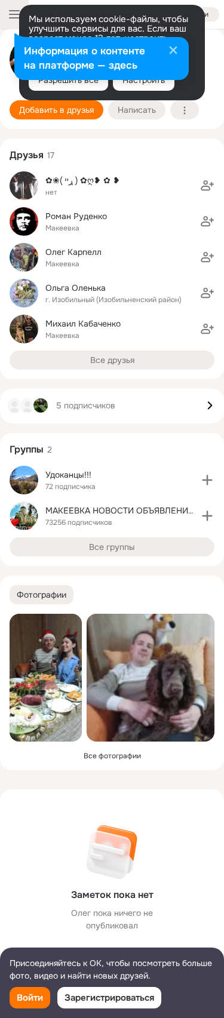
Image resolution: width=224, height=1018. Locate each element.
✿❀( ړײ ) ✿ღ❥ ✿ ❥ (82, 180)
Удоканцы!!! (68, 474)
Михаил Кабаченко (83, 323)
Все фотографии (112, 756)
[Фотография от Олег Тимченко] (46, 678)
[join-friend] (207, 186)
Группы (27, 449)
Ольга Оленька (75, 287)
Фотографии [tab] (41, 594)
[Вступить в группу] (207, 480)
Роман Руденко (76, 216)
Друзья (27, 155)
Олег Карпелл (73, 252)
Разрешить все (68, 80)
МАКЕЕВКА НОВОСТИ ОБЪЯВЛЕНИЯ (119, 510)
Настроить (143, 80)
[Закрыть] (173, 51)
